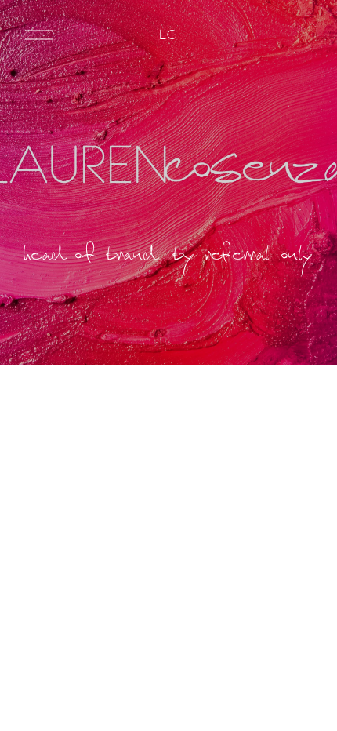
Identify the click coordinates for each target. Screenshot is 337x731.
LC (168, 34)
